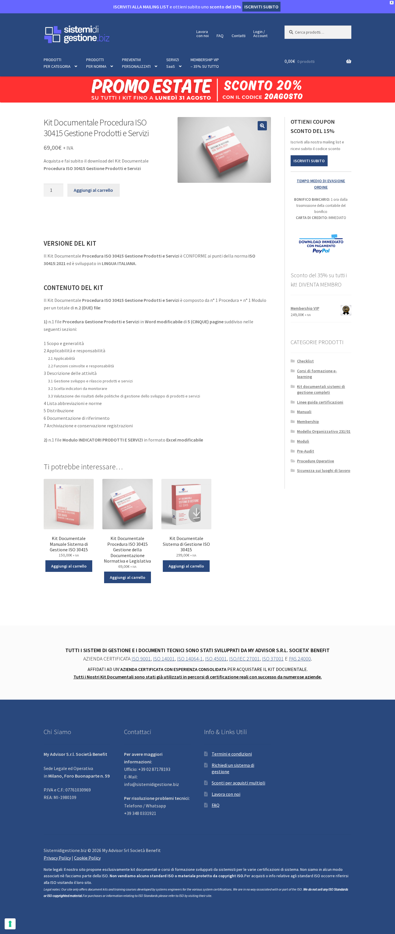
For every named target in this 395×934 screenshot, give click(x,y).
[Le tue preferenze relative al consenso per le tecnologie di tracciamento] (10, 923)
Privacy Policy (57, 858)
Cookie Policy (87, 858)
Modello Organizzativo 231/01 (323, 431)
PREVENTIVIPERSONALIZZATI (136, 63)
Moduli (303, 441)
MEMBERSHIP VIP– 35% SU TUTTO (205, 63)
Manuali (304, 411)
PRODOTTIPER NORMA (96, 63)
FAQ (220, 35)
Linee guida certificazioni (320, 402)
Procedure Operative (315, 461)
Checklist (305, 361)
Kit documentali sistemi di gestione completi (321, 389)
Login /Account (260, 33)
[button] (262, 125)
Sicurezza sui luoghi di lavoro (323, 470)
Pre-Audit (305, 451)
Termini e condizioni (232, 754)
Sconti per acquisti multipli (238, 783)
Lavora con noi (226, 794)
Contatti (239, 35)
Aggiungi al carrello (93, 190)
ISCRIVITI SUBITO (309, 160)
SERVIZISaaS (172, 63)
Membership (308, 421)
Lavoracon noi (202, 33)
